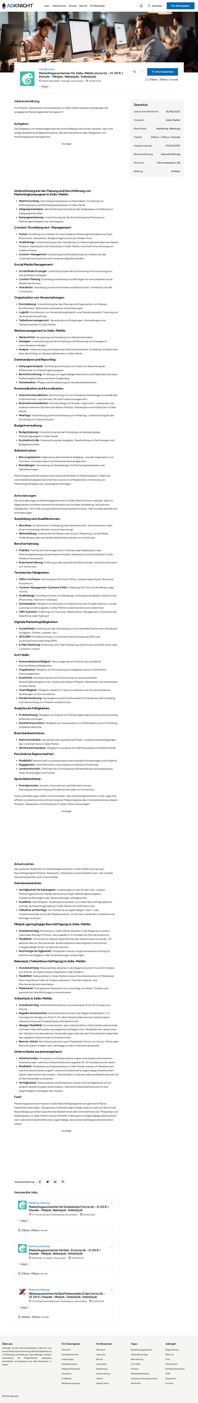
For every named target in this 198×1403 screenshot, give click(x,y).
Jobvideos (66, 1373)
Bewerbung (101, 1368)
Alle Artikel (136, 1383)
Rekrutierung (137, 1359)
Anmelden (157, 5)
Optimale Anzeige (139, 1354)
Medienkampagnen (71, 1383)
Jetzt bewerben (164, 71)
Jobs (46, 5)
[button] (141, 6)
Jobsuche (100, 1354)
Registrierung (172, 1349)
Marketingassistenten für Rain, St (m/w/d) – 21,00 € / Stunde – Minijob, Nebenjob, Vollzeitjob (65, 1251)
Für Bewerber (97, 5)
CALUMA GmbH (47, 69)
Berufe (83, 5)
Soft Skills (135, 1364)
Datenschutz (172, 1364)
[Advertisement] (66, 166)
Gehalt (99, 1378)
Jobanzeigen (68, 1359)
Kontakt (170, 1383)
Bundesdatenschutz (175, 1368)
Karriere (134, 1368)
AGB (168, 1373)
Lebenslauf (101, 1364)
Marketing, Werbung (39, 1203)
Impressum (171, 1378)
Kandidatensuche (70, 1354)
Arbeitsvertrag (103, 1373)
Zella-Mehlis (173, 119)
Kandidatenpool (69, 1364)
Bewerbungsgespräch (141, 1349)
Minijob (45, 87)
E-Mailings (66, 1378)
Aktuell (73, 5)
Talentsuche (59, 5)
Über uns (170, 1354)
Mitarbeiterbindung (140, 1373)
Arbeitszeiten (102, 1383)
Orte (168, 1359)
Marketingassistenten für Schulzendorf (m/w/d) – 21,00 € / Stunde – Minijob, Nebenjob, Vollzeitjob (69, 1208)
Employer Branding (71, 1368)
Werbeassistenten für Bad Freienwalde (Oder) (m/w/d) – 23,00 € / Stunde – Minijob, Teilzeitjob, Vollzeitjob (67, 1295)
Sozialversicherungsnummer (144, 1378)
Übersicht (66, 1349)
